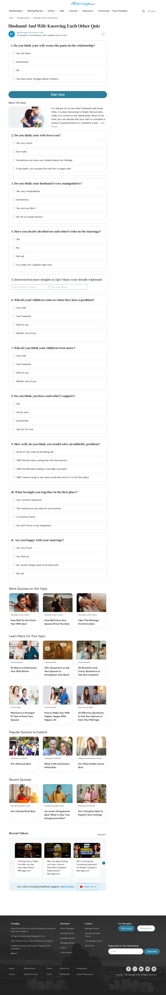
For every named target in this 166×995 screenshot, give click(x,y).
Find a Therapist (67, 928)
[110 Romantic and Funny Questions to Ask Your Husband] (91, 650)
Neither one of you (26, 333)
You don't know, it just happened (33, 525)
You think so (22, 556)
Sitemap (119, 975)
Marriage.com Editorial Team (32, 32)
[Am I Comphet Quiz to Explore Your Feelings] (91, 793)
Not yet (20, 256)
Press (49, 968)
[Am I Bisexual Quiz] (24, 746)
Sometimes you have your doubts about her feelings (44, 160)
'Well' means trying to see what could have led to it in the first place (52, 477)
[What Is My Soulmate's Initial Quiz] (57, 746)
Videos (63, 947)
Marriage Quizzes (67, 938)
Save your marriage (85, 707)
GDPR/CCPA (65, 974)
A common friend (25, 516)
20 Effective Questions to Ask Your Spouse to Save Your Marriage (91, 716)
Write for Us (146, 928)
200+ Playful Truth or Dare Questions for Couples (32, 941)
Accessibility (82, 968)
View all (101, 834)
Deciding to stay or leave (20, 615)
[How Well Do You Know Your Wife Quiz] (24, 602)
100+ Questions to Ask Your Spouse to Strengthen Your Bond (57, 671)
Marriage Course (92, 928)
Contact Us (64, 968)
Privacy (12, 974)
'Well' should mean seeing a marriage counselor (41, 468)
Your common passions (28, 499)
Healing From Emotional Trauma (90, 758)
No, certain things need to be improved (37, 565)
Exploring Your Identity (19, 758)
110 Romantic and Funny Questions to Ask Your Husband (89, 671)
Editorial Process (31, 974)
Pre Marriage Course (93, 941)
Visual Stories (65, 952)
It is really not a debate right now (34, 264)
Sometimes (22, 61)
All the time (22, 412)
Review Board (29, 968)
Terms (49, 974)
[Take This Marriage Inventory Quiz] (91, 602)
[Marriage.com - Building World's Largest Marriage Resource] (83, 6)
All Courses (89, 946)
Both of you (22, 324)
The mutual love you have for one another (38, 508)
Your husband (23, 316)
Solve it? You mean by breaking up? (35, 451)
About (11, 968)
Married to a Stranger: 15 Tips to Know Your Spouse (23, 716)
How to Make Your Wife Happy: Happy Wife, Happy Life (57, 716)
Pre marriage (15, 707)
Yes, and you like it (26, 208)
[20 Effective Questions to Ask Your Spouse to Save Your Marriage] (91, 695)
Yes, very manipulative (28, 191)
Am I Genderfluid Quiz (23, 811)
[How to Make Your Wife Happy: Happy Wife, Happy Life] (57, 695)
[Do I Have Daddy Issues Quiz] (91, 746)
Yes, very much (24, 143)
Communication (17, 662)
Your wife (21, 307)
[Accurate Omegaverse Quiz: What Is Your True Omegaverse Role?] (57, 793)
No (17, 70)
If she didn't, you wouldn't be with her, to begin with (43, 168)
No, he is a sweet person (29, 216)
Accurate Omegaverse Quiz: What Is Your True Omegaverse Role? (57, 815)
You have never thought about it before (37, 78)
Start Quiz (58, 94)
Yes (18, 239)
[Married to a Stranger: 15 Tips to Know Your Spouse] (24, 695)
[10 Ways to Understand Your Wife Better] (24, 650)
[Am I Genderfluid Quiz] (24, 793)
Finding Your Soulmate (53, 758)
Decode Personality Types (20, 806)
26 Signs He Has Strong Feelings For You (28, 936)
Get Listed (126, 928)
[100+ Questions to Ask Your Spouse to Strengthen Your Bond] (57, 650)
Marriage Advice (67, 933)
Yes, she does (23, 53)
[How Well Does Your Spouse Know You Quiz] (57, 602)
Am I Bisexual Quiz (21, 763)
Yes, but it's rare (24, 429)
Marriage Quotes (67, 943)
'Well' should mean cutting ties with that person (41, 460)
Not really (21, 151)
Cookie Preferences (85, 974)
